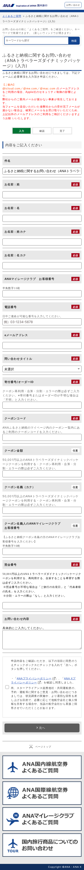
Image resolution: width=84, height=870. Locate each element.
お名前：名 (12, 208)
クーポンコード (15, 418)
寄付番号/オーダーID (19, 382)
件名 (7, 160)
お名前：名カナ (15, 255)
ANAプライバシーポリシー (34, 678)
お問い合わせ (73, 5)
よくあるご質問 (11, 16)
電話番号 (10, 307)
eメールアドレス (16, 335)
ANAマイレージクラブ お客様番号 (29, 278)
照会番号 (10, 564)
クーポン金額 (13, 450)
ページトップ (43, 746)
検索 (74, 40)
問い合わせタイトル (18, 358)
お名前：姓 (12, 184)
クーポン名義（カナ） (19, 487)
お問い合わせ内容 (16, 618)
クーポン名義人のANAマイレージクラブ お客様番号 (36, 525)
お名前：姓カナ (15, 231)
